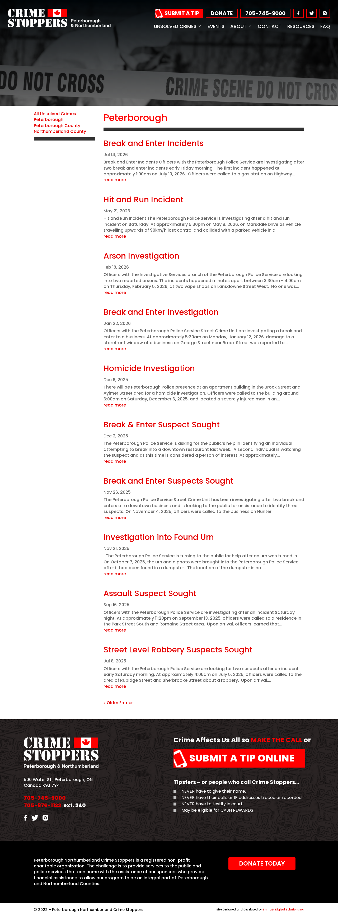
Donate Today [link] (262, 863)
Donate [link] (222, 13)
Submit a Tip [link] (182, 13)
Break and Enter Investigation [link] (161, 312)
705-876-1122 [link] (42, 805)
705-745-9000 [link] (265, 13)
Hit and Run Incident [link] (143, 199)
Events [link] (216, 26)
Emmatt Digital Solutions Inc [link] (283, 910)
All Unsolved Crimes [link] (55, 114)
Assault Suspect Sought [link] (150, 593)
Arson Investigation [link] (141, 255)
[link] (59, 26)
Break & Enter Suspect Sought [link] (162, 424)
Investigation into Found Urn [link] (159, 537)
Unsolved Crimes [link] (175, 26)
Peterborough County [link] (57, 126)
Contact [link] (269, 26)
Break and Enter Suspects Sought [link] (168, 481)
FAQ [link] (325, 26)
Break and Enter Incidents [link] (154, 143)
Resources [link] (300, 26)
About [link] (238, 26)
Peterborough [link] (48, 119)
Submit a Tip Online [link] (242, 758)
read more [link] (115, 180)
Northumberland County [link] (60, 131)
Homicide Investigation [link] (149, 368)
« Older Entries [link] (119, 703)
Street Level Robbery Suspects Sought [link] (178, 649)
